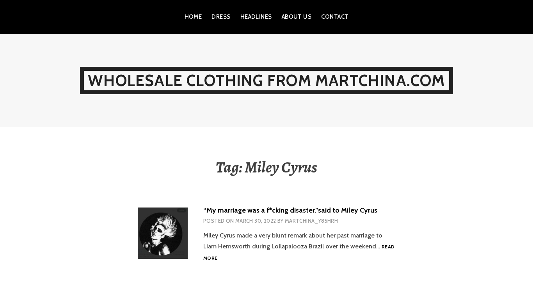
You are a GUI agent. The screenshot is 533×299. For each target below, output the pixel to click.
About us (297, 16)
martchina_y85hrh (311, 221)
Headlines (256, 16)
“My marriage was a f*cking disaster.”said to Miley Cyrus (290, 210)
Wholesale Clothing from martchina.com (266, 80)
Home (193, 16)
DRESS (220, 16)
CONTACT (334, 16)
